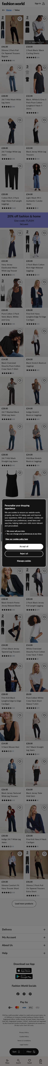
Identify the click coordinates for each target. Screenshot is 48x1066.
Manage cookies (24, 561)
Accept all (24, 546)
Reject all (24, 554)
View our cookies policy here (16, 539)
